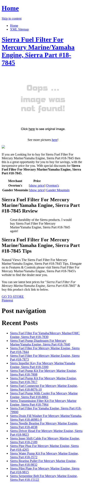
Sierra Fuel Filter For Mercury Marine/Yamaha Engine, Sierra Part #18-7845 (38, 51)
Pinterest (7, 300)
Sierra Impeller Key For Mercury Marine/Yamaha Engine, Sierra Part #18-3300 (42, 365)
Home (10, 8)
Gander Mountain (58, 190)
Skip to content (12, 18)
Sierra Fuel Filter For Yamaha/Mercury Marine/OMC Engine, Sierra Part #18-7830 (45, 335)
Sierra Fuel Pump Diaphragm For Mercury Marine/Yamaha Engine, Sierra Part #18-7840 (40, 342)
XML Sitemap (19, 29)
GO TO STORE (13, 296)
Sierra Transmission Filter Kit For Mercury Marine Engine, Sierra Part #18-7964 (43, 402)
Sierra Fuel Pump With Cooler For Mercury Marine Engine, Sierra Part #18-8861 (44, 395)
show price (37, 185)
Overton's (52, 185)
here (54, 140)
